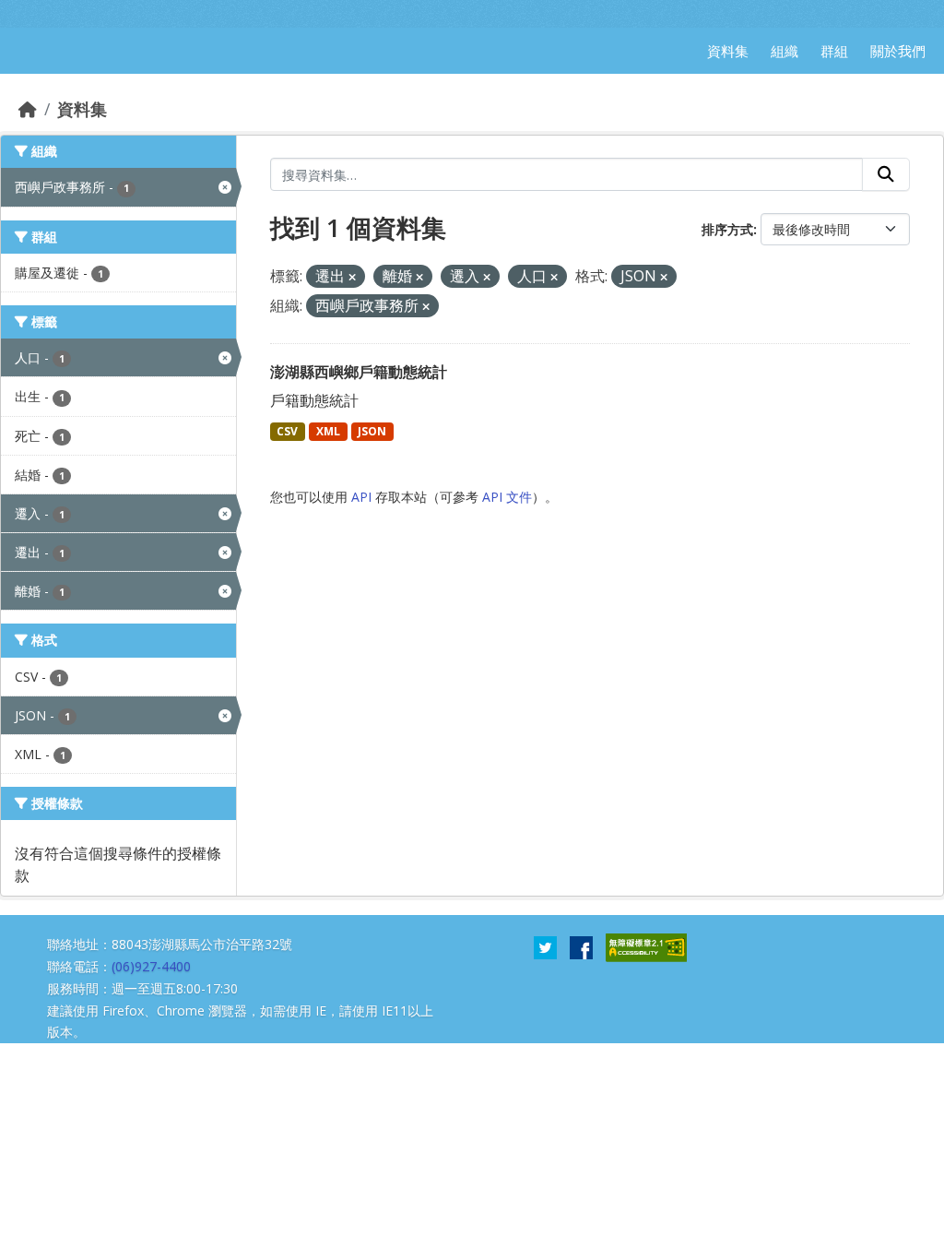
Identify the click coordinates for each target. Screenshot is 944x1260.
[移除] (352, 277)
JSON (372, 431)
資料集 (82, 109)
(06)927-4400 (151, 966)
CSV (287, 431)
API (361, 496)
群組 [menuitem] (834, 51)
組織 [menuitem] (784, 51)
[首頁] (27, 109)
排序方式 (727, 229)
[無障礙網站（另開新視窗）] (646, 946)
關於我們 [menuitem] (898, 51)
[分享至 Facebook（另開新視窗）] (581, 946)
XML (328, 431)
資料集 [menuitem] (728, 51)
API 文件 (507, 496)
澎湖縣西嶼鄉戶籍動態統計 (358, 372)
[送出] (886, 174)
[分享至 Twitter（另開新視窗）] (545, 946)
